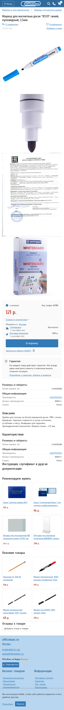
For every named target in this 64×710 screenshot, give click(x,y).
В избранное (55, 24)
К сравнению (12, 24)
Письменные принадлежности (11, 686)
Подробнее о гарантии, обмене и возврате (30, 375)
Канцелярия (9, 680)
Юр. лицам (40, 684)
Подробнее (7, 703)
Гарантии (39, 680)
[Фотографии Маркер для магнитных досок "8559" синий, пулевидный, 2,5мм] (32, 64)
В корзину (32, 343)
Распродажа (41, 687)
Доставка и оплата (44, 677)
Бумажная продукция (13, 677)
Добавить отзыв (54, 28)
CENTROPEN (56, 397)
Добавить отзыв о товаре (16, 628)
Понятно (20, 704)
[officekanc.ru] (31, 3)
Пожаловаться (12, 665)
